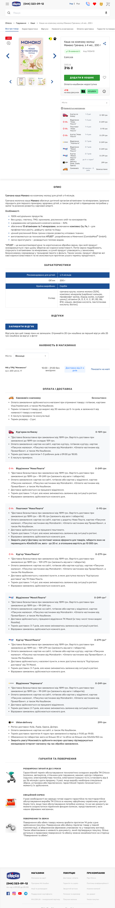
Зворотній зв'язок (70, 889)
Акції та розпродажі (39, 889)
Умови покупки (93, 899)
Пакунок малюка (70, 899)
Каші (32, 23)
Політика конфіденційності (98, 883)
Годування (21, 23)
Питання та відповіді (71, 894)
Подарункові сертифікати (41, 894)
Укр (71, 4)
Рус (78, 4)
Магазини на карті (38, 878)
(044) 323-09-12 (33, 3)
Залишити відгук (21, 326)
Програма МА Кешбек (40, 883)
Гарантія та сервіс (70, 883)
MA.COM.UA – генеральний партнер (45, 899)
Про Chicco (91, 878)
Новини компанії (93, 889)
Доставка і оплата (70, 878)
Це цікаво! (91, 894)
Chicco (8, 23)
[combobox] (85, 102)
